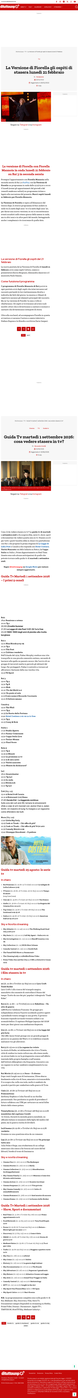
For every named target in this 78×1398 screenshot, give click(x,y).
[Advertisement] (39, 28)
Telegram (23, 124)
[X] (67, 2)
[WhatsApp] (71, 2)
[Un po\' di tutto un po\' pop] (9, 7)
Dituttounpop (19, 51)
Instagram (37, 124)
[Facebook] (56, 2)
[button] (76, 6)
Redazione (40, 77)
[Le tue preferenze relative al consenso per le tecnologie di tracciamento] (74, 1394)
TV (25, 51)
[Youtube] (75, 2)
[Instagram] (60, 2)
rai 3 (28, 335)
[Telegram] (64, 2)
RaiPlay (26, 182)
